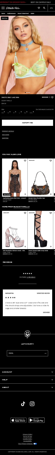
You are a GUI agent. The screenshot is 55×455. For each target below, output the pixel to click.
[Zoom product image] (27, 55)
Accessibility (27, 441)
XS (3, 113)
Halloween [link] (11, 13)
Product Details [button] (8, 131)
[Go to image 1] (25, 92)
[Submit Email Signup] (45, 353)
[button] (40, 2)
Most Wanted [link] (23, 13)
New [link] (3, 13)
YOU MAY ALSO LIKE (11, 154)
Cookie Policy (27, 439)
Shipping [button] (5, 138)
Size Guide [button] (5, 134)
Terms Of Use (27, 436)
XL (25, 113)
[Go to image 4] (29, 92)
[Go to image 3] (28, 92)
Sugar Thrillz (7, 100)
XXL (31, 113)
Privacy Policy (27, 434)
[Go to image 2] (26, 92)
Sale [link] (32, 13)
